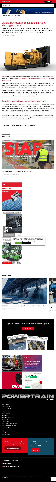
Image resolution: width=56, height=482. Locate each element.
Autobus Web (5, 411)
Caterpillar (4, 76)
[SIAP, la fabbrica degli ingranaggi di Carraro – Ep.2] (28, 154)
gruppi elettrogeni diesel (19, 125)
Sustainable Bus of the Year (9, 425)
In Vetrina (13, 174)
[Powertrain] (6, 1)
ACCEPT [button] (18, 243)
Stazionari (14, 308)
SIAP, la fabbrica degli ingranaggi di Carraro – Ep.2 (17, 171)
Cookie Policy (32, 241)
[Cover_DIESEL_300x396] (28, 251)
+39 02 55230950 (7, 463)
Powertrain (4, 415)
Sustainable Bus (6, 413)
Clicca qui (35, 450)
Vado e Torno (5, 404)
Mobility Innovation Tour (8, 432)
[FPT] (28, 196)
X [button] (42, 238)
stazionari (32, 125)
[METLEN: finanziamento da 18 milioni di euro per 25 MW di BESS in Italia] (24, 291)
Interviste (17, 174)
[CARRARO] (12, 363)
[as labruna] (12, 380)
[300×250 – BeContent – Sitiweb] (32, 363)
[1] (32, 380)
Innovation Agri (6, 434)
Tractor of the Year (6, 430)
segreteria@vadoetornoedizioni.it (12, 466)
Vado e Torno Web (6, 406)
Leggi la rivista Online (13, 448)
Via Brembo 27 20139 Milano (10, 460)
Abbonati (48, 1)
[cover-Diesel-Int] (28, 223)
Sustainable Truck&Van (8, 409)
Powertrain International (8, 417)
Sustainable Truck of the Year (9, 423)
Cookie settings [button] (26, 243)
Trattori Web (5, 419)
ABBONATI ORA (28, 328)
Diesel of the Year (6, 427)
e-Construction (5, 421)
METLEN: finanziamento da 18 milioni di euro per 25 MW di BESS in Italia (23, 306)
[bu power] (28, 12)
